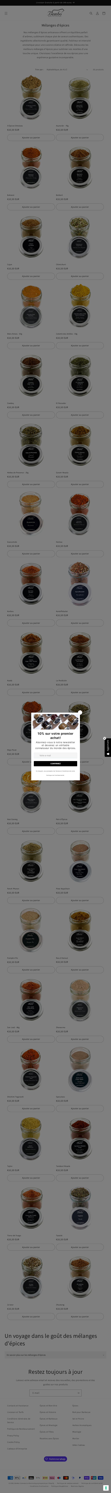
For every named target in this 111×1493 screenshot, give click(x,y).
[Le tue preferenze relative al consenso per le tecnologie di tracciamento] (106, 1488)
